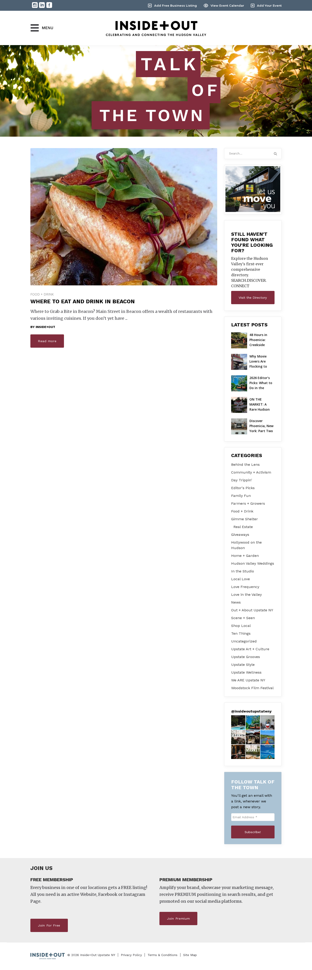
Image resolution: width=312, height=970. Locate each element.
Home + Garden (245, 555)
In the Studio (242, 571)
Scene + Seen (243, 618)
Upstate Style (243, 664)
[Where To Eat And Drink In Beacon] (123, 216)
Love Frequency (245, 587)
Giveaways (240, 534)
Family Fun (241, 495)
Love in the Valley (246, 594)
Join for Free (49, 925)
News (236, 602)
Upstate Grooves (245, 657)
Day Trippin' (241, 480)
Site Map (190, 955)
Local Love (240, 579)
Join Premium (178, 918)
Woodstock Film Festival (252, 688)
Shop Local (241, 625)
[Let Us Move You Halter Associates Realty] (252, 189)
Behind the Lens (245, 464)
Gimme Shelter (244, 519)
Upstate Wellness (246, 672)
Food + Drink (42, 294)
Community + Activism (251, 472)
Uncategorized (244, 641)
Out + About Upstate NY (252, 610)
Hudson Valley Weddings (252, 563)
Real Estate (243, 527)
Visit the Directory (253, 297)
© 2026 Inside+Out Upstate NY (91, 955)
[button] (238, 722)
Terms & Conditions (162, 955)
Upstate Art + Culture (250, 649)
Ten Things (241, 633)
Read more (47, 341)
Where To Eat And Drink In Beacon (82, 301)
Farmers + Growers (248, 503)
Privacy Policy (131, 955)
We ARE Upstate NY (248, 680)
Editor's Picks (243, 488)
